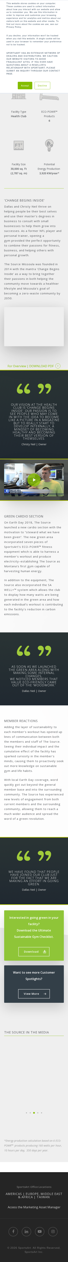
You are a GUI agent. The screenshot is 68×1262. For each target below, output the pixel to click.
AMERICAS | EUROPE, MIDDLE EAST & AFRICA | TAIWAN (34, 1195)
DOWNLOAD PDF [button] (41, 366)
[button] (33, 951)
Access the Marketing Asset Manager (34, 1207)
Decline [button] (42, 85)
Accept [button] (25, 85)
